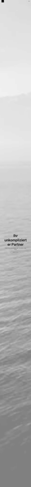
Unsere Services (15, 252)
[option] (15, 243)
